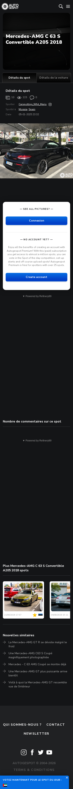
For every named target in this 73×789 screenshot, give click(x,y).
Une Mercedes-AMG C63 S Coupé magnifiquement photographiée (30, 655)
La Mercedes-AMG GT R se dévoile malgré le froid (38, 644)
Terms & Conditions (34, 770)
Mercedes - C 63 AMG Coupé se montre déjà (37, 664)
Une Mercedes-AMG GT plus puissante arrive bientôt (38, 673)
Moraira (23, 109)
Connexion (36, 221)
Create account (36, 277)
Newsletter (36, 733)
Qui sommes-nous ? (22, 724)
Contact (55, 724)
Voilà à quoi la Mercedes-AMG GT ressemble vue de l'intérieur (38, 684)
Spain (32, 109)
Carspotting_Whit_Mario (33, 104)
